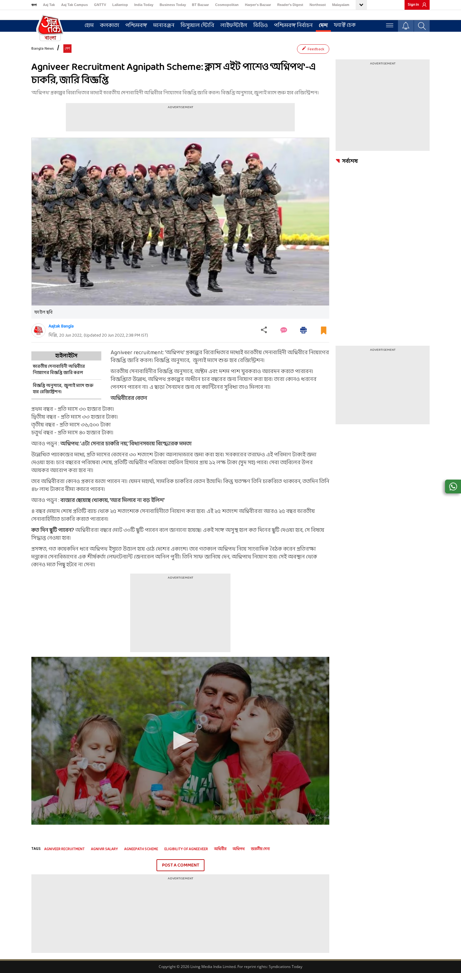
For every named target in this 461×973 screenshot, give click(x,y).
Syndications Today (285, 966)
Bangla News (42, 48)
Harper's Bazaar (258, 5)
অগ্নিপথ (239, 849)
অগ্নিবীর (220, 849)
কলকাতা (109, 25)
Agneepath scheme (141, 849)
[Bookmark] (324, 333)
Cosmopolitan (227, 5)
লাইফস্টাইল (233, 25)
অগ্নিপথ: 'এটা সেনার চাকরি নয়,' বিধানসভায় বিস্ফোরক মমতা (126, 444)
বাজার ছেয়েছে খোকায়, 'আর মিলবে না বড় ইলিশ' (113, 500)
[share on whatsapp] (453, 486)
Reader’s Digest (290, 5)
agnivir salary (104, 849)
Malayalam (340, 5)
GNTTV (100, 5)
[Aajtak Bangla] (38, 330)
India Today (143, 5)
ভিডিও (260, 25)
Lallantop (120, 5)
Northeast (318, 5)
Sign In (413, 5)
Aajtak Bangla (61, 326)
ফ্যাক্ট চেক (345, 25)
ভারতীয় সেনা (260, 849)
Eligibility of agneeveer (186, 849)
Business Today (173, 5)
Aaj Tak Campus (74, 5)
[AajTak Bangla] (50, 27)
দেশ (323, 25)
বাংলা (34, 5)
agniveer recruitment (64, 849)
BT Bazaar (200, 5)
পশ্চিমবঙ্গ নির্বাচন (293, 25)
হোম (89, 25)
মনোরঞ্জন (163, 25)
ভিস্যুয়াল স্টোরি (197, 25)
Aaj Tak (49, 5)
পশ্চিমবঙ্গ (136, 25)
